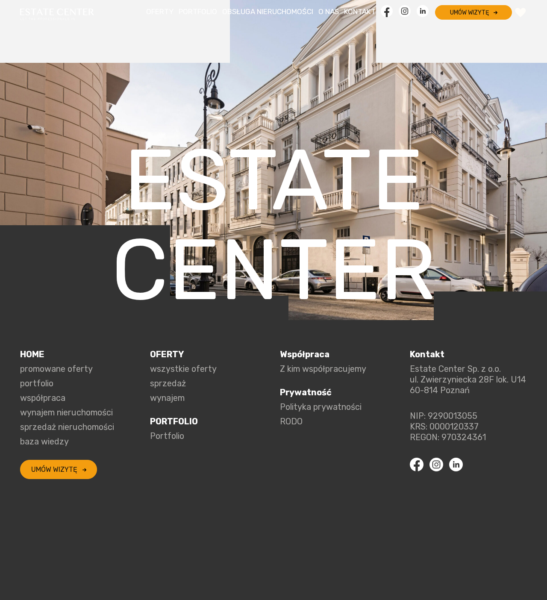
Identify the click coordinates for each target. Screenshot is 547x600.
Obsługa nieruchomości (267, 11)
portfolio (36, 383)
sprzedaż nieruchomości (67, 427)
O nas (328, 11)
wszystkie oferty (183, 369)
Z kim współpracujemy (323, 369)
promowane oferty (56, 369)
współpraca (42, 398)
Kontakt (360, 11)
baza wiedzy (44, 441)
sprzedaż (168, 383)
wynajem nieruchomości (66, 412)
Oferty (160, 11)
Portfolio (198, 11)
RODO (291, 421)
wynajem (167, 398)
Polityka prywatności (321, 407)
